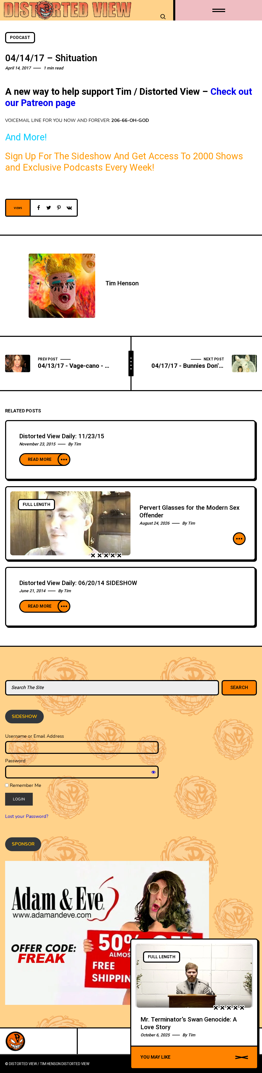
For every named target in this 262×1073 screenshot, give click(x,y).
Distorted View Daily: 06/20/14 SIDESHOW (78, 583)
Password (15, 761)
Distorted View (75, 1064)
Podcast (20, 38)
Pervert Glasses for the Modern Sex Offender (189, 511)
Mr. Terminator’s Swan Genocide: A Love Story (188, 1023)
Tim (77, 444)
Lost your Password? (26, 816)
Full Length (36, 505)
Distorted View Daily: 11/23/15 (61, 436)
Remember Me (24, 785)
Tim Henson (122, 283)
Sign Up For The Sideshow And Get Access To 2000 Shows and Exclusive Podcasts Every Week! (124, 162)
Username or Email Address (34, 736)
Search (239, 687)
